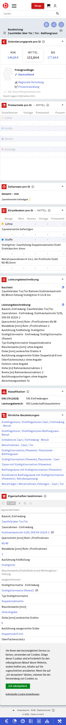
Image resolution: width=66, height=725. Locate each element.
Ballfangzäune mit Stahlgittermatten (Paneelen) (32, 469)
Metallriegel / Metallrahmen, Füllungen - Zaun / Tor (33, 484)
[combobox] (29, 14)
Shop (37, 5)
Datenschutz (44, 710)
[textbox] (33, 510)
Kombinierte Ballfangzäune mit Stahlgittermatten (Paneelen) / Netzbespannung (33, 476)
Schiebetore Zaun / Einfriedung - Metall (25, 439)
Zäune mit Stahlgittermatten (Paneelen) (26, 464)
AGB (33, 710)
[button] (57, 13)
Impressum (23, 710)
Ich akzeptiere (17, 686)
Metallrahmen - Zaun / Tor (17, 445)
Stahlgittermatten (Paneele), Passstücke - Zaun (30, 459)
